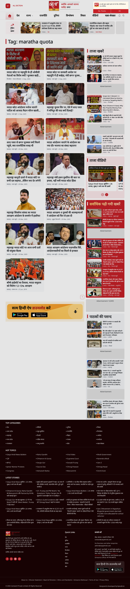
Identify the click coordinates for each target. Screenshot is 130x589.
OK (120, 11)
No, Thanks (102, 11)
